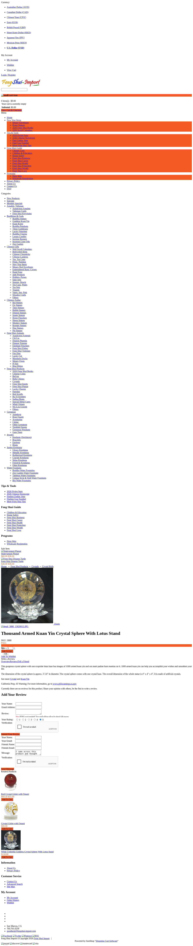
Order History (13, 900)
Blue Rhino (17, 366)
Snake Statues (18, 315)
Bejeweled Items (19, 252)
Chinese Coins (18, 374)
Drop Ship (17, 176)
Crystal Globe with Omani (13, 823)
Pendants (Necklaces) (22, 437)
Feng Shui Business (21, 158)
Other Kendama (19, 465)
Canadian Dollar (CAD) (17, 12)
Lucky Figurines (19, 231)
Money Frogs (18, 361)
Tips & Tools (12, 133)
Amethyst (16, 414)
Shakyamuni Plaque (10, 554)
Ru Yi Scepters (19, 396)
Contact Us (12, 186)
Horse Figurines (19, 318)
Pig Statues (17, 330)
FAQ (9, 189)
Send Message (7, 769)
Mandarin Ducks (19, 358)
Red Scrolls (17, 394)
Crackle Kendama (20, 457)
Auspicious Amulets (21, 208)
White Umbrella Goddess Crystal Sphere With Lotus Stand (27, 852)
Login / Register (8, 75)
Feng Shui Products (15, 368)
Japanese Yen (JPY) (15, 37)
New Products (13, 198)
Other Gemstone (19, 424)
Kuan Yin (25, 679)
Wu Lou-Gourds (19, 407)
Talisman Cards (19, 211)
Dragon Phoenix (19, 341)
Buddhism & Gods (15, 216)
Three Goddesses (20, 229)
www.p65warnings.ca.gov (64, 684)
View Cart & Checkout (11, 110)
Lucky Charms (19, 389)
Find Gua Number (20, 143)
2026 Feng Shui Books (22, 128)
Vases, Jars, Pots (19, 292)
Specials (10, 201)
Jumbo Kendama (14, 447)
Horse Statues (18, 125)
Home (9, 117)
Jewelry (10, 435)
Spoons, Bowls (19, 282)
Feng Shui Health (20, 163)
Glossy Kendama (20, 450)
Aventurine (17, 419)
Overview (5, 661)
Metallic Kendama (20, 452)
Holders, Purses (19, 277)
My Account (12, 60)
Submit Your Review (10, 734)
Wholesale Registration (22, 178)
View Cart (11, 70)
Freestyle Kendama (21, 463)
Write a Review (8, 659)
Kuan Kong (17, 224)
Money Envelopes (20, 122)
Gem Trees (17, 432)
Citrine (15, 422)
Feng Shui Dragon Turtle (12, 561)
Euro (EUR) (12, 22)
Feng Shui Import (41, 938)
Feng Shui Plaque (20, 386)
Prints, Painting (19, 262)
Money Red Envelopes (22, 267)
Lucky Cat (17, 356)
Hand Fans (17, 272)
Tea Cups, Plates (19, 285)
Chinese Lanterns (20, 257)
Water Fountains (14, 468)
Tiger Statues (18, 307)
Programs (11, 173)
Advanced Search (15, 884)
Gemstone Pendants (21, 430)
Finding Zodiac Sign (16, 496)
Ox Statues (17, 305)
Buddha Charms (19, 234)
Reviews (14, 661)
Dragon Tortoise (19, 343)
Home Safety (18, 156)
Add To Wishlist (8, 656)
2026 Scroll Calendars (22, 130)
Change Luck (18, 150)
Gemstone (11, 412)
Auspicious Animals (21, 335)
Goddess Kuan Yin (20, 221)
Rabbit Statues (18, 310)
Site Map (11, 886)
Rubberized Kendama (22, 455)
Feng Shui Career (20, 161)
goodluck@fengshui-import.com (21, 931)
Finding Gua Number (16, 499)
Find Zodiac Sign (20, 140)
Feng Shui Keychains (22, 213)
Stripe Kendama (19, 460)
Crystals (16, 381)
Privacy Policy (13, 181)
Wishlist (10, 65)
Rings (15, 445)
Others (15, 297)
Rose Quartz (18, 417)
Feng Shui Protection (21, 166)
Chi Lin (15, 338)
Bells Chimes (18, 379)
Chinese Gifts (13, 246)
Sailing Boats (18, 399)
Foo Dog (16, 353)
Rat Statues (17, 302)
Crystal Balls (48, 566)
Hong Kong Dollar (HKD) (19, 32)
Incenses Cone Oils (21, 241)
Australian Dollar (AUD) (18, 7)
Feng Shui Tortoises (21, 351)
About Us (11, 183)
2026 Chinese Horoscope (23, 138)
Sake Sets (16, 280)
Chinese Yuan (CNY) (16, 17)
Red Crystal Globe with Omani (15, 794)
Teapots (15, 290)
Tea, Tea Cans (18, 259)
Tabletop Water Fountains (23, 475)
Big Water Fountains (21, 480)
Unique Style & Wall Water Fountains (29, 478)
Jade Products (18, 274)
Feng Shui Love (19, 171)
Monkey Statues (19, 323)
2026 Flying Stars (20, 135)
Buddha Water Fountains (23, 470)
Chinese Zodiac (14, 300)
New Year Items (14, 120)
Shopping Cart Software (106, 941)
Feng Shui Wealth (20, 168)
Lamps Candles (19, 236)
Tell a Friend (23, 661)
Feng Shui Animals (15, 333)
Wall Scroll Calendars (22, 249)
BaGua (15, 376)
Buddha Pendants (20, 226)
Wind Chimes (18, 404)
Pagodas (16, 391)
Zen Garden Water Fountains (25, 473)
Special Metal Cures (21, 402)
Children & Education (22, 153)
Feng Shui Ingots (20, 384)
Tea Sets (16, 287)
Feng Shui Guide (14, 148)
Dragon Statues (19, 313)
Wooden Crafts (19, 295)
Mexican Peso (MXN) (17, 43)
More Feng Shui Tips (21, 145)
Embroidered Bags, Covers (24, 269)
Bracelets (16, 440)
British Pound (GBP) (16, 27)
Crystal (13, 679)
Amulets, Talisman (15, 206)
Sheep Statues (18, 320)
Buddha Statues (19, 219)
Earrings (16, 442)
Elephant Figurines (20, 346)
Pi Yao (15, 363)
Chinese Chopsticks (21, 254)
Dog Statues (17, 328)
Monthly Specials (14, 203)
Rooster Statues (19, 325)
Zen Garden (17, 244)
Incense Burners (19, 239)
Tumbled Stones (19, 427)
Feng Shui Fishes (20, 348)
